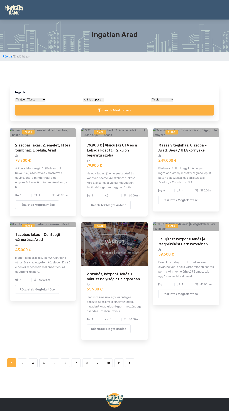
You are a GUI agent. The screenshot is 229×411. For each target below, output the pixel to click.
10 (108, 363)
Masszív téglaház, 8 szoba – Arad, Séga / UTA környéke (182, 147)
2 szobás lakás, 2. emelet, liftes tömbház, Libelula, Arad (42, 147)
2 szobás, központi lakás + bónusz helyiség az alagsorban (113, 276)
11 (119, 363)
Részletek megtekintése (37, 204)
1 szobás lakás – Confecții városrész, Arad (37, 237)
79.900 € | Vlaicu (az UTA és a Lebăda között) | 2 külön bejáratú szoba (112, 150)
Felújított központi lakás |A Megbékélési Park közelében (183, 241)
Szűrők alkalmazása (116, 110)
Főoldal (8, 56)
